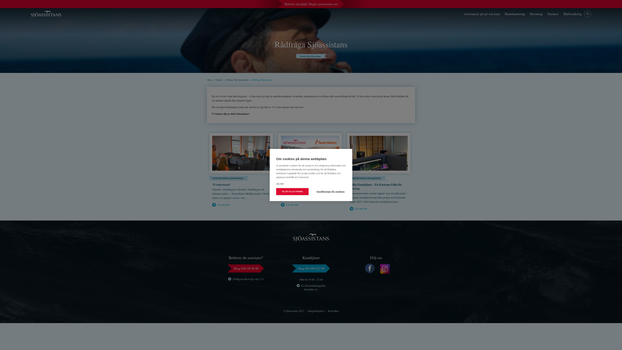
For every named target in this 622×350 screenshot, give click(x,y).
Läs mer (280, 183)
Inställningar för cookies (331, 191)
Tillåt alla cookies (292, 191)
